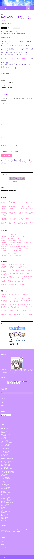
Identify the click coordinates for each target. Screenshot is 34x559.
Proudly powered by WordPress (7, 557)
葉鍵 (2, 515)
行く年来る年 (4, 517)
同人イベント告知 (5, 497)
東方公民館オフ (4, 511)
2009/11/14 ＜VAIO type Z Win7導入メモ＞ (12, 269)
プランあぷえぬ (4, 477)
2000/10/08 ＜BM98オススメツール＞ (10, 238)
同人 (2, 495)
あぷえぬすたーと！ (7, 8)
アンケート (3, 441)
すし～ (10, 23)
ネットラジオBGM (5, 468)
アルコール (3, 440)
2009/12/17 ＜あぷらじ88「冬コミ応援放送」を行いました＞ (16, 248)
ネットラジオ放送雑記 (6, 472)
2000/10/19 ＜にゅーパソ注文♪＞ (9, 253)
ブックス (3, 475)
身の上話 (3, 520)
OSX (2, 432)
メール (3, 130)
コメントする (17, 23)
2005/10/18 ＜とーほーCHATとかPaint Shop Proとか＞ (15, 246)
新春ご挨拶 (3, 505)
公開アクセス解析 (15, 531)
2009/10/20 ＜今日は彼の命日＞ (9, 234)
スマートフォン (4, 465)
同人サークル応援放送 (6, 500)
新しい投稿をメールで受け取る (10, 151)
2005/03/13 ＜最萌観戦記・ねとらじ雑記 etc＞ (13, 284)
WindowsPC (3, 435)
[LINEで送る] (16, 28)
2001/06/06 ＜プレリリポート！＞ (9, 86)
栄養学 (2, 512)
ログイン (3, 541)
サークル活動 (4, 462)
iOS (2, 427)
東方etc (2, 510)
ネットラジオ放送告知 (6, 471)
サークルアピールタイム (6, 458)
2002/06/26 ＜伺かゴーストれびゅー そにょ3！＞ (13, 266)
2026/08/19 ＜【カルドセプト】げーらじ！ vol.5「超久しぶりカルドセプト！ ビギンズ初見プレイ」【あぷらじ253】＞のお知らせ (17, 208)
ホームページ (4, 481)
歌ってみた (3, 514)
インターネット (5, 73)
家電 (2, 501)
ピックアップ (4, 474)
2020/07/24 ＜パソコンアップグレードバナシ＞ (13, 236)
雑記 (2, 14)
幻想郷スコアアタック (6, 502)
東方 (2, 508)
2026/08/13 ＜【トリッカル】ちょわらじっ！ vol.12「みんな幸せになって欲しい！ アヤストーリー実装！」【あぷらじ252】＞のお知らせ (17, 214)
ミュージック (4, 484)
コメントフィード (5, 547)
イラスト (3, 447)
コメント (4, 104)
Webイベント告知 (5, 434)
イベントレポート (5, 442)
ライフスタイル (4, 487)
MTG (2, 430)
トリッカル (3, 467)
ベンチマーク (4, 480)
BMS (2, 424)
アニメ (2, 438)
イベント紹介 (4, 445)
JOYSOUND (3, 428)
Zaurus (2, 437)
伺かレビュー (4, 490)
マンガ (2, 482)
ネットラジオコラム (5, 470)
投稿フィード (4, 544)
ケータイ (3, 455)
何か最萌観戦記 (4, 492)
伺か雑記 (3, 491)
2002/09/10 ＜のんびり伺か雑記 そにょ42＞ (12, 255)
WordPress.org (4, 550)
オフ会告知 (3, 454)
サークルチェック (5, 461)
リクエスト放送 (4, 488)
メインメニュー (32, 8)
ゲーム (2, 457)
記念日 (2, 518)
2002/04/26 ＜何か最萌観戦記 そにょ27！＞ (12, 240)
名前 (3, 124)
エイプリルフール (5, 451)
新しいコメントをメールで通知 (10, 145)
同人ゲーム (3, 498)
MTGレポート (4, 431)
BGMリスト (4, 402)
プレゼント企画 (4, 478)
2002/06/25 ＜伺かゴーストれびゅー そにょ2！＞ (13, 264)
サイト (3, 137)
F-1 (1, 425)
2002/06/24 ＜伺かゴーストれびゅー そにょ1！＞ (13, 267)
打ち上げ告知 (4, 504)
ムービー (3, 485)
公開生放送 (3, 494)
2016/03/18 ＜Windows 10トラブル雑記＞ (12, 250)
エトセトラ (3, 452)
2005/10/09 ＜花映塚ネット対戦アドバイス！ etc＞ (14, 281)
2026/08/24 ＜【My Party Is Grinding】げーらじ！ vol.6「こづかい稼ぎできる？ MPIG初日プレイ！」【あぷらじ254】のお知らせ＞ (17, 202)
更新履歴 (3, 507)
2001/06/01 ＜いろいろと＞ (8, 81)
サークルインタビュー (6, 460)
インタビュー (4, 448)
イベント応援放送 (5, 444)
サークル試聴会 (4, 464)
